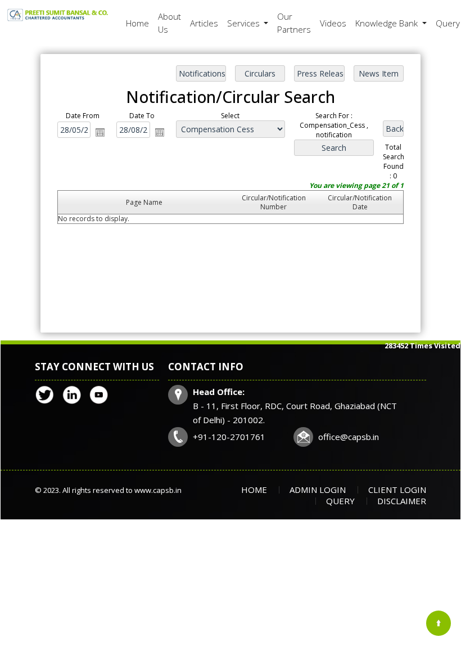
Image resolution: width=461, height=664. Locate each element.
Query (340, 500)
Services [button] (244, 23)
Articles (204, 23)
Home (137, 23)
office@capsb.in (348, 436)
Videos (333, 23)
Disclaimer (401, 500)
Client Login (397, 489)
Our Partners (294, 23)
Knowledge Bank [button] (387, 23)
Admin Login (318, 489)
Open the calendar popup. (100, 132)
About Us (169, 23)
